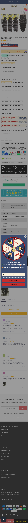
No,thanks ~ (14, 284)
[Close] (25, 236)
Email (3, 272)
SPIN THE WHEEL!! (13, 280)
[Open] (3, 519)
